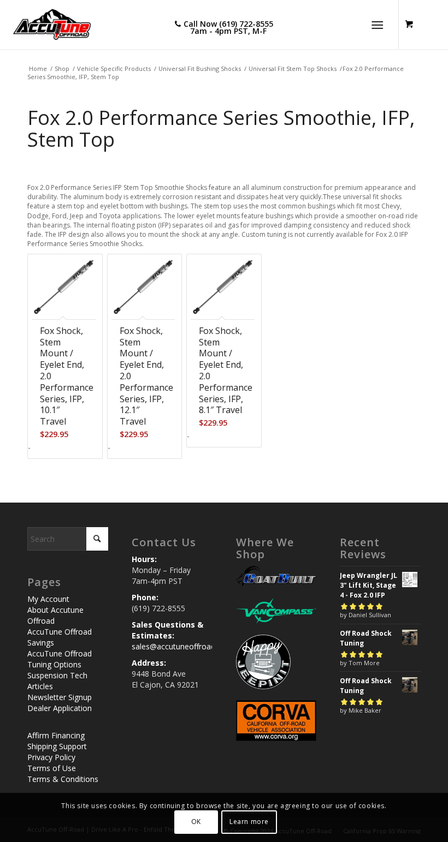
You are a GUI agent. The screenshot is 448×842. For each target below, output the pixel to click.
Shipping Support (57, 746)
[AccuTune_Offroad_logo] (48, 24)
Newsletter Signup (59, 697)
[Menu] (377, 24)
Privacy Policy (51, 757)
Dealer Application (59, 708)
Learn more (249, 821)
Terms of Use (51, 768)
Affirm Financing (56, 735)
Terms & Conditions (62, 779)
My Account (48, 599)
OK (196, 821)
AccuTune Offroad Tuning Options (59, 659)
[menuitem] (379, 24)
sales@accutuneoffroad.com (182, 646)
